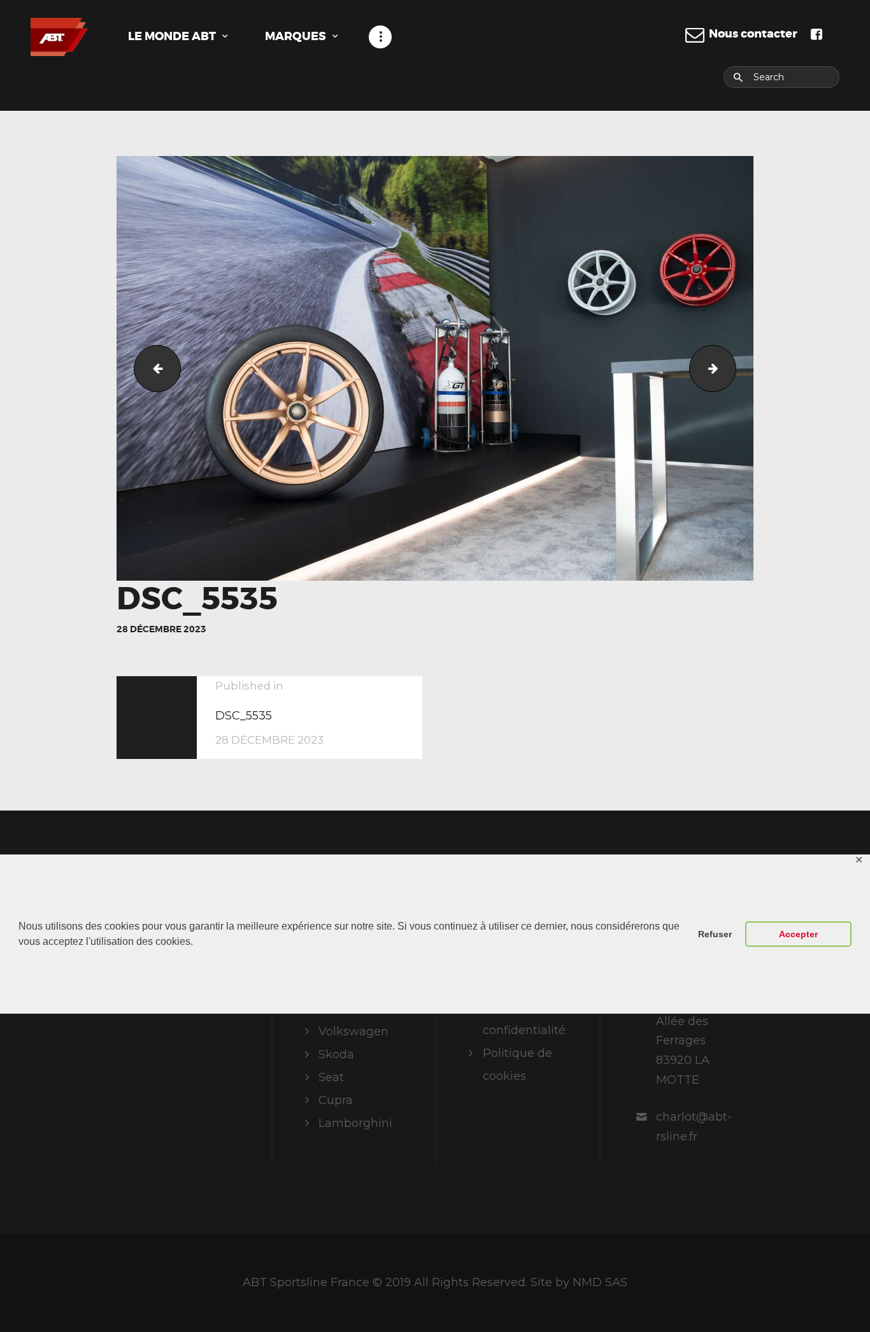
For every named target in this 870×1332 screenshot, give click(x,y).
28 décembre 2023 (161, 629)
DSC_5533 (152, 368)
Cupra (335, 1100)
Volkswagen (353, 1031)
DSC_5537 (730, 368)
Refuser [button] (715, 934)
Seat (331, 1077)
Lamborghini (355, 1123)
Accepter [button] (798, 934)
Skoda (336, 1054)
